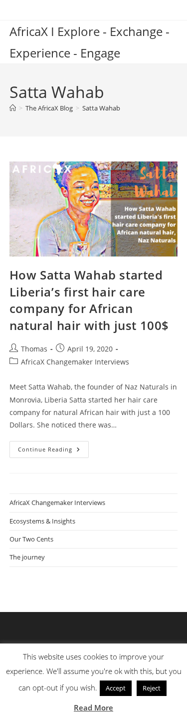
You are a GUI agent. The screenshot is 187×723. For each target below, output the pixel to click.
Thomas (34, 349)
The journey (27, 557)
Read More (93, 707)
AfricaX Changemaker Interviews (75, 361)
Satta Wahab (101, 108)
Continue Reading (53, 451)
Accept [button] (116, 688)
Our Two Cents (31, 539)
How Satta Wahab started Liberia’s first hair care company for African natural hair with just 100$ (89, 300)
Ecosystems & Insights (42, 521)
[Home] (12, 108)
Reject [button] (152, 688)
